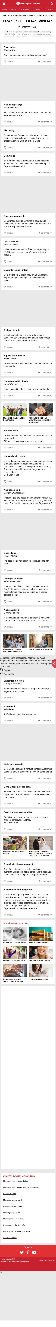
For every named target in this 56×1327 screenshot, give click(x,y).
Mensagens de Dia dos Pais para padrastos (21, 1187)
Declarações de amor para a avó (16, 1231)
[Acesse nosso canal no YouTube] (34, 1252)
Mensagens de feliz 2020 (13, 1219)
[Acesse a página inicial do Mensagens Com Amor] (28, 3)
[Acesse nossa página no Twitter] (21, 1252)
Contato (43, 1260)
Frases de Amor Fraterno (13, 1206)
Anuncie (51, 1260)
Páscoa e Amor (9, 1194)
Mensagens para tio (11, 1212)
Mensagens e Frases (24, 15)
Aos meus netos (10, 1238)
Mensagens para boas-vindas (15, 1181)
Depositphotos (23, 1262)
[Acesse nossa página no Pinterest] (28, 1252)
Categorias (7, 15)
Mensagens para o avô (12, 1200)
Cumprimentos (42, 15)
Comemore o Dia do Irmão (14, 1225)
